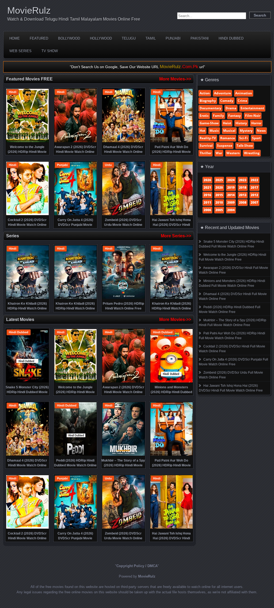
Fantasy (234, 115)
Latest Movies (20, 319)
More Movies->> (175, 79)
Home (14, 38)
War (219, 153)
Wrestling (252, 153)
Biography (208, 100)
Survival (206, 145)
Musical (229, 130)
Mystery (246, 130)
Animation (243, 93)
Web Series (20, 51)
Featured (39, 38)
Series (12, 236)
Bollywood (69, 38)
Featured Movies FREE (29, 79)
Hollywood (101, 38)
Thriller (205, 153)
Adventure (222, 93)
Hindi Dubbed (231, 38)
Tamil (151, 38)
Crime (242, 100)
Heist (227, 123)
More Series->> (176, 236)
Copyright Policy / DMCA (137, 566)
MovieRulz (29, 10)
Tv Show (49, 51)
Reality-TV (208, 138)
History (241, 123)
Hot (202, 130)
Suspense (224, 145)
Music (214, 130)
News (261, 130)
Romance (227, 138)
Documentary (210, 108)
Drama (231, 108)
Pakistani (200, 38)
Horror (256, 123)
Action (205, 93)
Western (233, 153)
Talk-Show (245, 145)
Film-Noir (252, 115)
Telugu (129, 38)
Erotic (204, 115)
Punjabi (173, 38)
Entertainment (252, 108)
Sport (256, 138)
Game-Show (209, 123)
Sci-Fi (243, 138)
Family (218, 115)
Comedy (226, 100)
